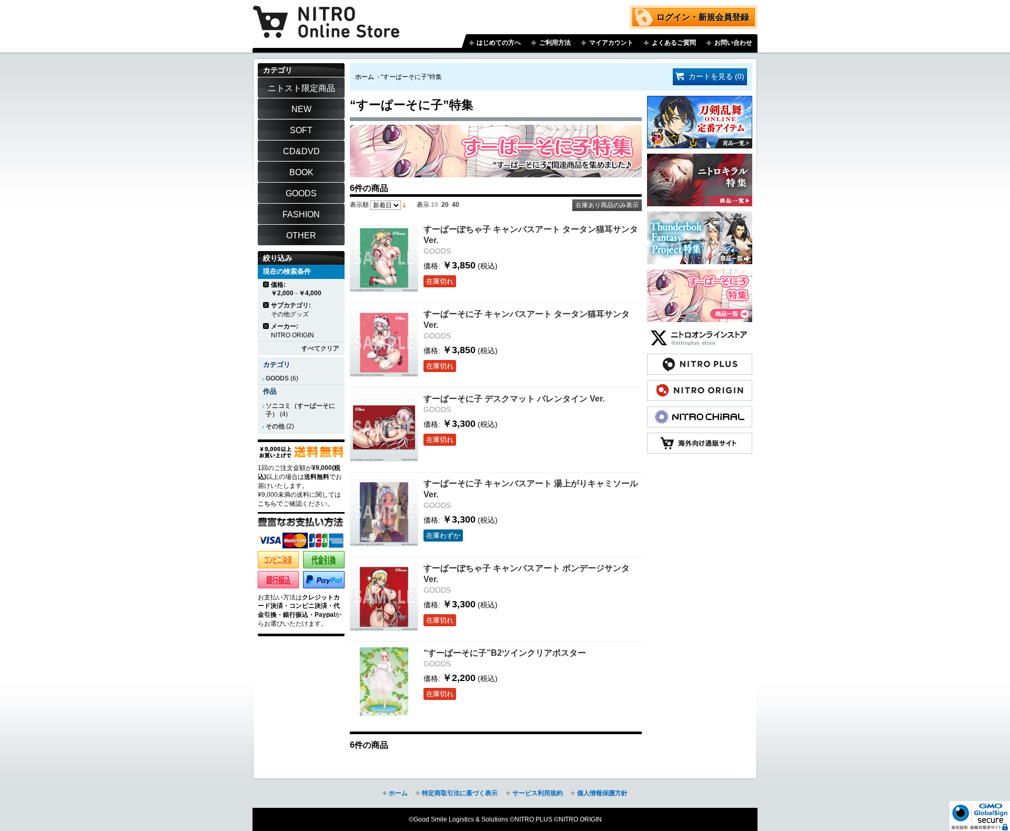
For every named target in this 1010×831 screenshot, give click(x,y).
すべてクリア (320, 348)
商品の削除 (266, 284)
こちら (267, 503)
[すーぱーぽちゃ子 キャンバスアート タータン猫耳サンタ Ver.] (384, 258)
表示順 (359, 204)
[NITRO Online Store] (699, 438)
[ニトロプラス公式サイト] (699, 359)
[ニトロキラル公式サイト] (699, 411)
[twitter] (699, 332)
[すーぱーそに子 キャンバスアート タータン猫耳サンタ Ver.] (384, 342)
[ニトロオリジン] (699, 385)
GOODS (277, 378)
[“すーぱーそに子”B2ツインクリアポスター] (384, 681)
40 (455, 204)
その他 (275, 426)
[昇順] (404, 204)
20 (445, 204)
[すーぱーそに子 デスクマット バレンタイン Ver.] (384, 427)
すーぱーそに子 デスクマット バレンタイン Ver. (513, 398)
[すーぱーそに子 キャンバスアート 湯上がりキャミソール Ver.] (384, 512)
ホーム (364, 77)
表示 (423, 204)
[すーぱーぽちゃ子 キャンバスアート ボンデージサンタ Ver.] (384, 597)
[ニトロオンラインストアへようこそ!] (326, 14)
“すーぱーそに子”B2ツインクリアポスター (504, 652)
